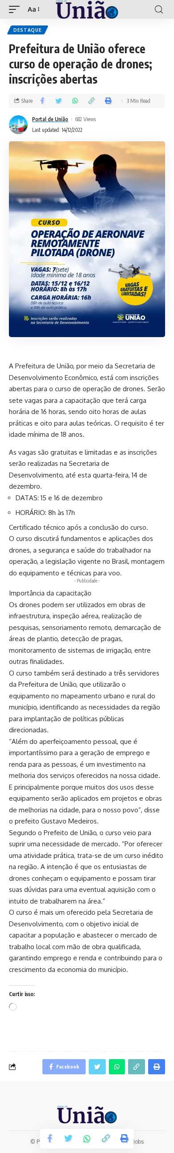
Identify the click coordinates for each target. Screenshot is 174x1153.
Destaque (27, 30)
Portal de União (50, 119)
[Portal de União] (87, 9)
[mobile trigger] (16, 9)
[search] (159, 10)
